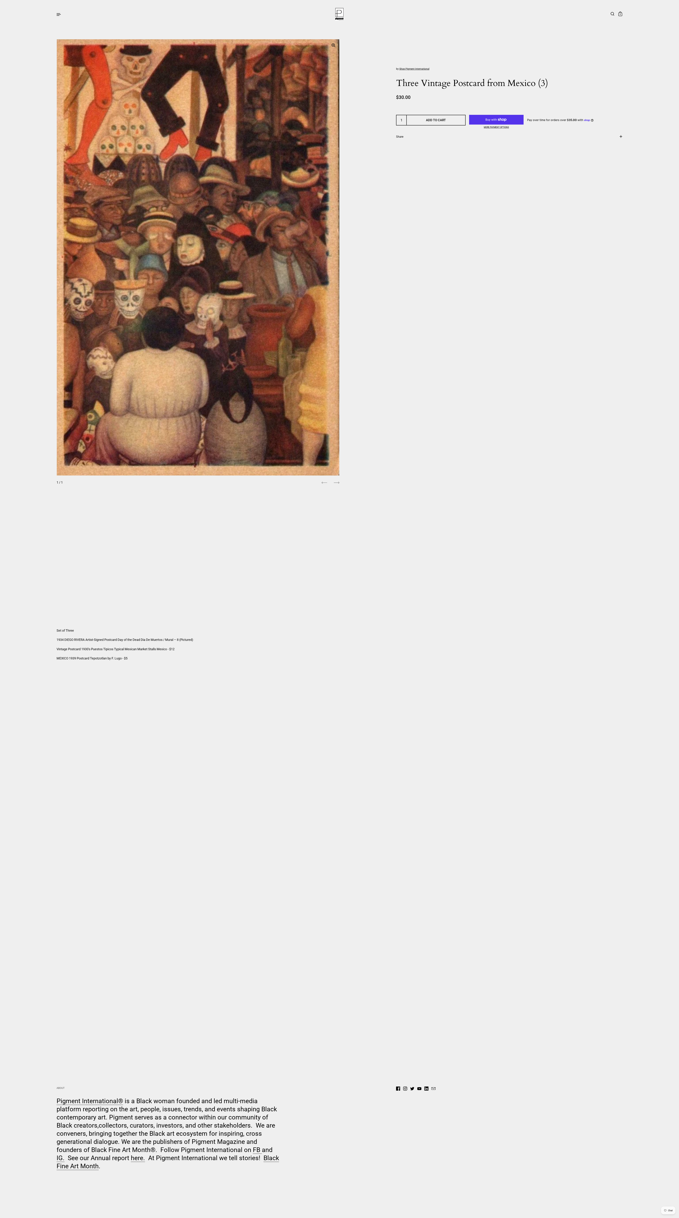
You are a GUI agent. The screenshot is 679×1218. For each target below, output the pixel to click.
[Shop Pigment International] (339, 14)
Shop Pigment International (414, 68)
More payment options (496, 127)
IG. (61, 1158)
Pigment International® (90, 1101)
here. (138, 1158)
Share (399, 136)
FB (257, 1150)
